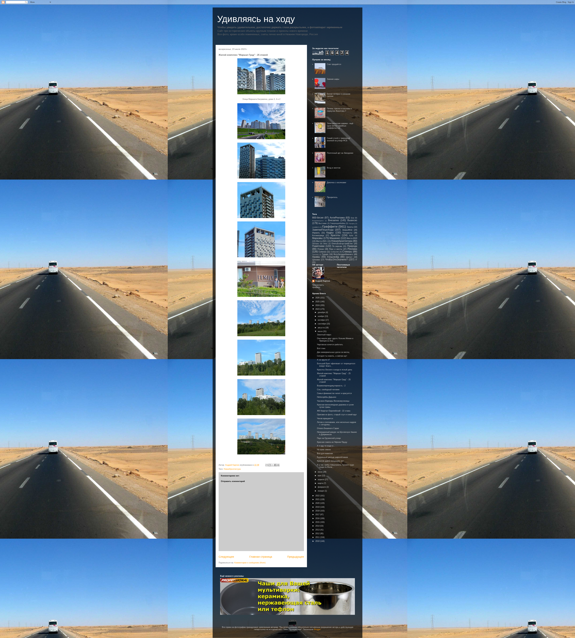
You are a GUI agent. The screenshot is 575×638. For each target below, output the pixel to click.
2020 (317, 503)
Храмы (316, 257)
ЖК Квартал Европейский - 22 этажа (333, 411)
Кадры (330, 232)
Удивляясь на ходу (256, 19)
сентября (322, 324)
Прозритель (332, 197)
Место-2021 (321, 241)
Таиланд (315, 254)
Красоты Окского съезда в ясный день (334, 370)
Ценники (316, 260)
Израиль (316, 233)
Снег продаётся (334, 64)
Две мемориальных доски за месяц (333, 352)
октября (321, 320)
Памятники (318, 246)
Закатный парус (324, 335)
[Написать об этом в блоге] (269, 465)
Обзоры (315, 243)
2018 (317, 511)
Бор (352, 218)
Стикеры (347, 251)
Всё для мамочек (325, 453)
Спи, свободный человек (328, 389)
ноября (321, 316)
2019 (317, 507)
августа (321, 327)
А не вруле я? (323, 360)
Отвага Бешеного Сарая (328, 428)
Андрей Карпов (322, 281)
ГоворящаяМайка (337, 223)
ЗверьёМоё (347, 230)
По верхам (337, 246)
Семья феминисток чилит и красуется (334, 393)
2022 (317, 496)
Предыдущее (295, 556)
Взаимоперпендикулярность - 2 (331, 386)
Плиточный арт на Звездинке (340, 153)
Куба (351, 235)
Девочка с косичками (336, 182)
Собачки (322, 252)
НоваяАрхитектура (232, 469)
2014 (317, 526)
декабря (322, 312)
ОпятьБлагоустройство (342, 243)
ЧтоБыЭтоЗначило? (336, 259)
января (321, 491)
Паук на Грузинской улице (329, 438)
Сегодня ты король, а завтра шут (332, 356)
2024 (317, 305)
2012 (317, 533)
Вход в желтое (333, 168)
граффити (316, 227)
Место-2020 (352, 238)
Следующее (226, 556)
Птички (320, 249)
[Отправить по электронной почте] (266, 465)
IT (356, 260)
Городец (352, 223)
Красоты (335, 235)
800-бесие (318, 217)
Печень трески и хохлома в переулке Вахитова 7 (339, 109)
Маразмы (317, 238)
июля (320, 331)
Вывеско (352, 220)
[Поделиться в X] (272, 465)
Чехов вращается (325, 418)
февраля (322, 487)
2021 (317, 499)
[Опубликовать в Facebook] (275, 465)
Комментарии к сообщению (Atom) (249, 563)
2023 (317, 309)
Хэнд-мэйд (333, 257)
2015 (317, 522)
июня (320, 472)
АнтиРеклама (337, 217)
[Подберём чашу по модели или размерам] (287, 596)
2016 (317, 518)
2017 (317, 514)
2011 (317, 537)
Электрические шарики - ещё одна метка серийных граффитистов (340, 125)
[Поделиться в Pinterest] (278, 465)
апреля (321, 479)
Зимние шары (333, 79)
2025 (317, 301)
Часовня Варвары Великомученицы (333, 401)
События (335, 252)
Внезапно (333, 220)
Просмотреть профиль (318, 286)
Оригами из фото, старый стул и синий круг (337, 414)
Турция (325, 254)
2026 (317, 298)
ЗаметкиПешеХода (322, 229)
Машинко (335, 238)
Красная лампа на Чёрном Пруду (332, 442)
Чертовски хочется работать (330, 344)
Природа (352, 246)
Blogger (317, 629)
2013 (317, 530)
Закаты (350, 227)
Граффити (330, 226)
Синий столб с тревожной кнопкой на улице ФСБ (338, 139)
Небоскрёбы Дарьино (326, 397)
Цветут (349, 257)
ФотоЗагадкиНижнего (343, 254)
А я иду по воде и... (326, 446)
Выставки (322, 223)
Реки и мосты (335, 249)
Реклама (352, 249)
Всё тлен (321, 348)
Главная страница (260, 556)
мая (320, 475)
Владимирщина (318, 220)
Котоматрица (318, 235)
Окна (325, 243)
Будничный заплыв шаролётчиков (332, 457)
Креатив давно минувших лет (330, 461)
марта (321, 483)
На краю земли (324, 449)
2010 (317, 541)
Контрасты (347, 233)
